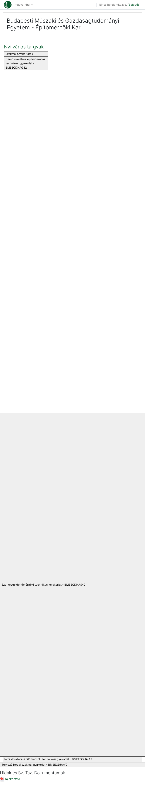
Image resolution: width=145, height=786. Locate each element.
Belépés (134, 4)
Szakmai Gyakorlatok (19, 54)
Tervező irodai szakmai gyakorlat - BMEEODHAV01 (35, 764)
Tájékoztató (12, 779)
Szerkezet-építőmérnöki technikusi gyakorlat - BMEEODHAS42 (44, 584)
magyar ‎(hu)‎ (23, 4)
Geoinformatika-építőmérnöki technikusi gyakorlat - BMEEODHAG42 (25, 63)
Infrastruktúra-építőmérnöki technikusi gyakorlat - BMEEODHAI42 (48, 759)
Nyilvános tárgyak (24, 47)
